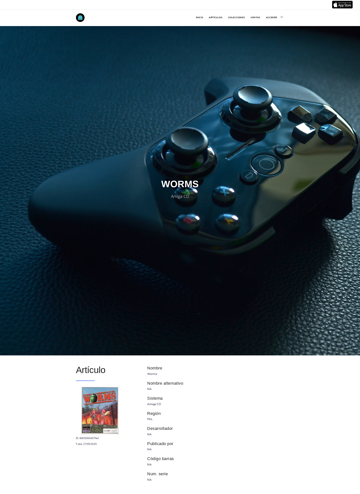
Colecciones (236, 17)
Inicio (199, 17)
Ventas (255, 17)
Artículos (215, 17)
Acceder (271, 17)
